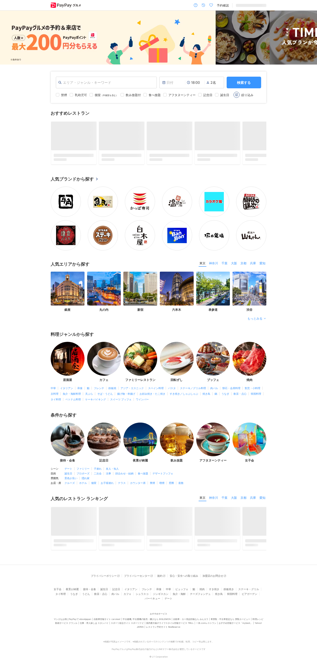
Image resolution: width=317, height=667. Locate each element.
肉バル (214, 388)
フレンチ (99, 388)
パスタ (172, 388)
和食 (80, 388)
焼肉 (202, 589)
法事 (108, 473)
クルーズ (69, 483)
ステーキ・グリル (248, 589)
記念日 (116, 589)
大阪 (234, 263)
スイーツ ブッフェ (121, 399)
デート (68, 468)
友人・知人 (112, 468)
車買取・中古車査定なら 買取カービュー (230, 619)
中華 (53, 388)
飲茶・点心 (240, 393)
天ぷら (89, 393)
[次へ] (309, 37)
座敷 (181, 483)
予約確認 (223, 5)
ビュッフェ (181, 589)
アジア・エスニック (132, 388)
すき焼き (214, 589)
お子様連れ (107, 483)
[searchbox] (106, 82)
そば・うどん (105, 393)
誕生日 (68, 473)
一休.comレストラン (206, 623)
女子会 (57, 589)
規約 (159, 575)
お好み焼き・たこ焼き (152, 393)
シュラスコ (142, 594)
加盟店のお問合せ (212, 575)
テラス (122, 483)
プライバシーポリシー (104, 575)
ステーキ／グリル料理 (193, 388)
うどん (86, 594)
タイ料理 (56, 399)
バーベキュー (152, 598)
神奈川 (213, 263)
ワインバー (142, 399)
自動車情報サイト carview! (107, 619)
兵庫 (253, 263)
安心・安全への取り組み (184, 575)
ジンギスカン (160, 594)
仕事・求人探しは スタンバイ (94, 623)
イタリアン (66, 388)
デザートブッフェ (162, 473)
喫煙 (162, 483)
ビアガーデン (249, 594)
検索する (244, 82)
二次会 (98, 473)
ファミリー (83, 468)
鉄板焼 (112, 388)
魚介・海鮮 (179, 594)
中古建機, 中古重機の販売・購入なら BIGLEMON (147, 619)
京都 (243, 263)
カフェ (127, 594)
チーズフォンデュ (200, 594)
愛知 (262, 263)
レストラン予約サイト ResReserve (163, 627)
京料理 (54, 393)
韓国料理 (256, 393)
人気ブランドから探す (72, 179)
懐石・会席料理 (231, 388)
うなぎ (225, 393)
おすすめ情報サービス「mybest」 (235, 623)
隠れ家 (85, 478)
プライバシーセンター (137, 575)
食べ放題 (143, 473)
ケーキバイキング (95, 399)
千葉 (224, 263)
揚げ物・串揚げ (126, 393)
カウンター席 (138, 483)
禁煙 (152, 483)
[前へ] (8, 37)
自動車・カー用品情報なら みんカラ (190, 619)
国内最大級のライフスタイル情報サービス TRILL (170, 623)
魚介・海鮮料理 (72, 393)
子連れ (98, 468)
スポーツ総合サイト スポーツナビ (127, 623)
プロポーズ (83, 473)
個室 (93, 483)
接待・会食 (89, 589)
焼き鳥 (206, 393)
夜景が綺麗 (72, 589)
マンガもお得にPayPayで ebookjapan (72, 619)
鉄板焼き (229, 589)
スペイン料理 (156, 388)
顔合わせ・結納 (124, 473)
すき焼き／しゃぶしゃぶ (184, 393)
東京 (202, 263)
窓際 (171, 483)
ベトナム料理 (73, 399)
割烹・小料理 (252, 388)
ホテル (83, 483)
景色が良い (70, 478)
